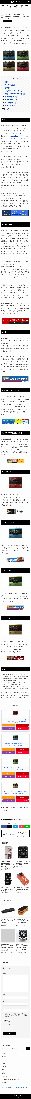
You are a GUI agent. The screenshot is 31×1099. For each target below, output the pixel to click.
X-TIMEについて (10, 103)
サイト (5, 1007)
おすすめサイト (6, 1073)
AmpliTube (14, 136)
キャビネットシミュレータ (13, 91)
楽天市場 (22, 725)
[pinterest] (14, 1095)
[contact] (20, 1095)
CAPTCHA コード (8, 1024)
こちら (16, 808)
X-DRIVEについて (11, 97)
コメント (6, 973)
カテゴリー (4, 1066)
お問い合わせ (5, 1076)
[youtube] (16, 1095)
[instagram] (12, 1095)
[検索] (28, 1048)
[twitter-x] (11, 1095)
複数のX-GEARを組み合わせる (15, 94)
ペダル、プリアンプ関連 (8, 819)
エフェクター (25, 819)
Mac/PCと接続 (10, 85)
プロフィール (5, 1060)
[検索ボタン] (29, 2)
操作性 (7, 88)
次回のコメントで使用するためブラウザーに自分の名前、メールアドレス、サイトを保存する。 (16, 1015)
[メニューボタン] (2, 2)
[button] (4, 826)
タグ (3, 1069)
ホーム (3, 1053)
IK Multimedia (18, 819)
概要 (6, 82)
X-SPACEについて (11, 100)
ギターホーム (15, 2)
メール (5, 1001)
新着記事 (4, 1056)
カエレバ (17, 722)
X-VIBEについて (10, 106)
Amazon (9, 725)
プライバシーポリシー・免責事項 (10, 1079)
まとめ (7, 109)
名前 (4, 995)
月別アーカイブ (6, 1063)
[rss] (18, 1095)
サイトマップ (5, 1082)
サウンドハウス (8, 728)
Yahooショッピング (22, 728)
